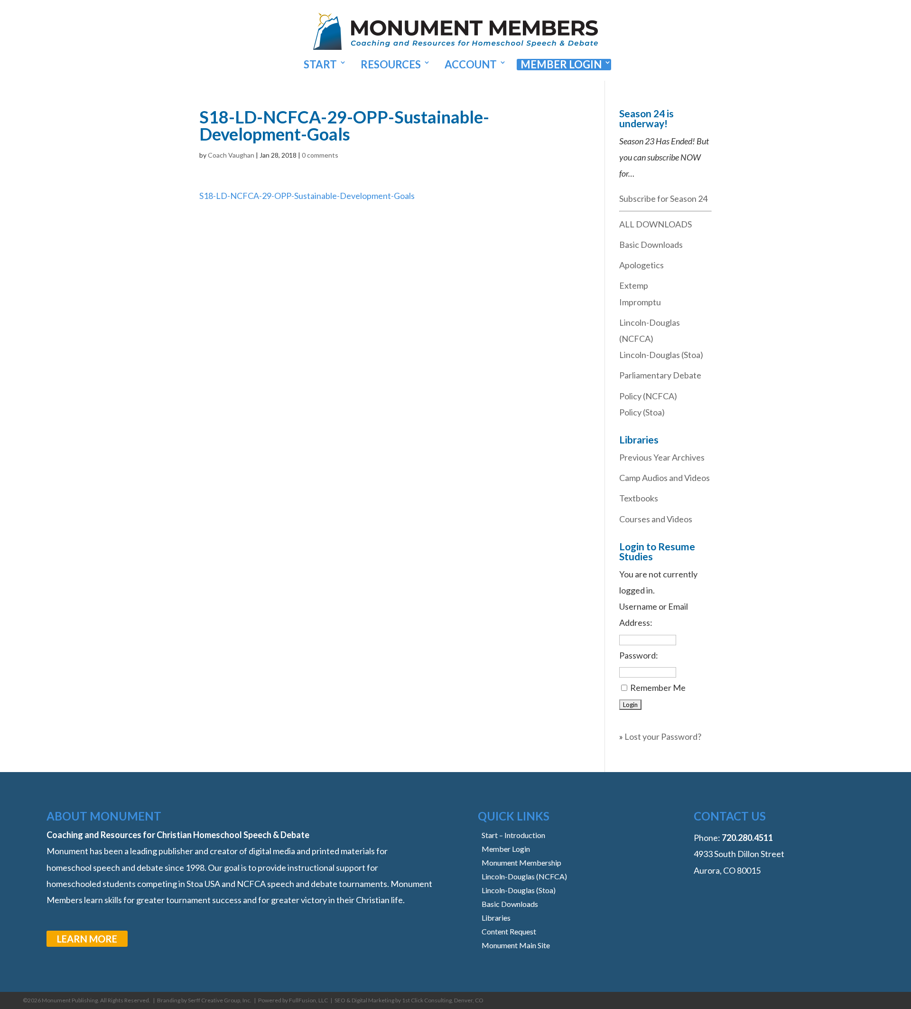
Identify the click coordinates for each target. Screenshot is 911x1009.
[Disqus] (387, 322)
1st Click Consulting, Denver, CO (442, 1000)
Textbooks (638, 498)
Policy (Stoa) (642, 412)
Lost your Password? (662, 736)
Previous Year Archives (662, 457)
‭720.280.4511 (747, 837)
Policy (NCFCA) (648, 396)
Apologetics (641, 265)
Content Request (509, 931)
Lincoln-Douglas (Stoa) (661, 354)
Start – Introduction (513, 834)
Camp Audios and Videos (664, 477)
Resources (391, 64)
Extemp (633, 285)
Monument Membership (521, 862)
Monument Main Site (516, 945)
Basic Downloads (651, 244)
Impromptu (640, 302)
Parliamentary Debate (660, 375)
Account (471, 64)
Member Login (561, 64)
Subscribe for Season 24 (663, 198)
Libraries (496, 917)
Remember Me (658, 687)
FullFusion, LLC (308, 1000)
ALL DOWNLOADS (655, 224)
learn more (87, 938)
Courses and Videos (655, 519)
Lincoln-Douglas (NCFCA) (524, 876)
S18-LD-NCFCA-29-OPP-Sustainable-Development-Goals (307, 195)
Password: (638, 655)
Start (320, 64)
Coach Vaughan (231, 155)
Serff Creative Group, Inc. (219, 1000)
